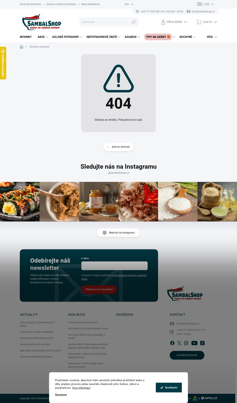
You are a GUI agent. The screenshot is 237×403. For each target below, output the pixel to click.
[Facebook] (172, 342)
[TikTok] (202, 342)
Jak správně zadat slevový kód (36, 338)
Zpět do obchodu (121, 146)
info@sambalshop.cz (188, 323)
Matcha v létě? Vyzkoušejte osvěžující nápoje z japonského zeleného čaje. (88, 346)
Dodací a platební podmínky (61, 4)
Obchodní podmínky (30, 4)
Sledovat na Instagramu (122, 232)
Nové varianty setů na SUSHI (35, 344)
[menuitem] (27, 37)
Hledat (133, 21)
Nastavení (61, 394)
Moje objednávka (90, 4)
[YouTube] (194, 342)
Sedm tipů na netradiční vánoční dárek (40, 350)
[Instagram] (186, 342)
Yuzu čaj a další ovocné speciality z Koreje (86, 336)
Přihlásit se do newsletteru (99, 289)
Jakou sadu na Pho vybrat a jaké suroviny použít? (85, 365)
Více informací (81, 387)
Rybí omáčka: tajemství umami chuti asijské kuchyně (87, 355)
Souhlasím (171, 387)
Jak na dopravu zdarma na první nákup (37, 324)
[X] (179, 342)
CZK (206, 4)
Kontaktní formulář (187, 355)
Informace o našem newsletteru (37, 332)
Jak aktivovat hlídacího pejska (36, 356)
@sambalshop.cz (118, 172)
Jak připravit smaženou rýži (83, 322)
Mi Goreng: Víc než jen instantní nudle (88, 328)
